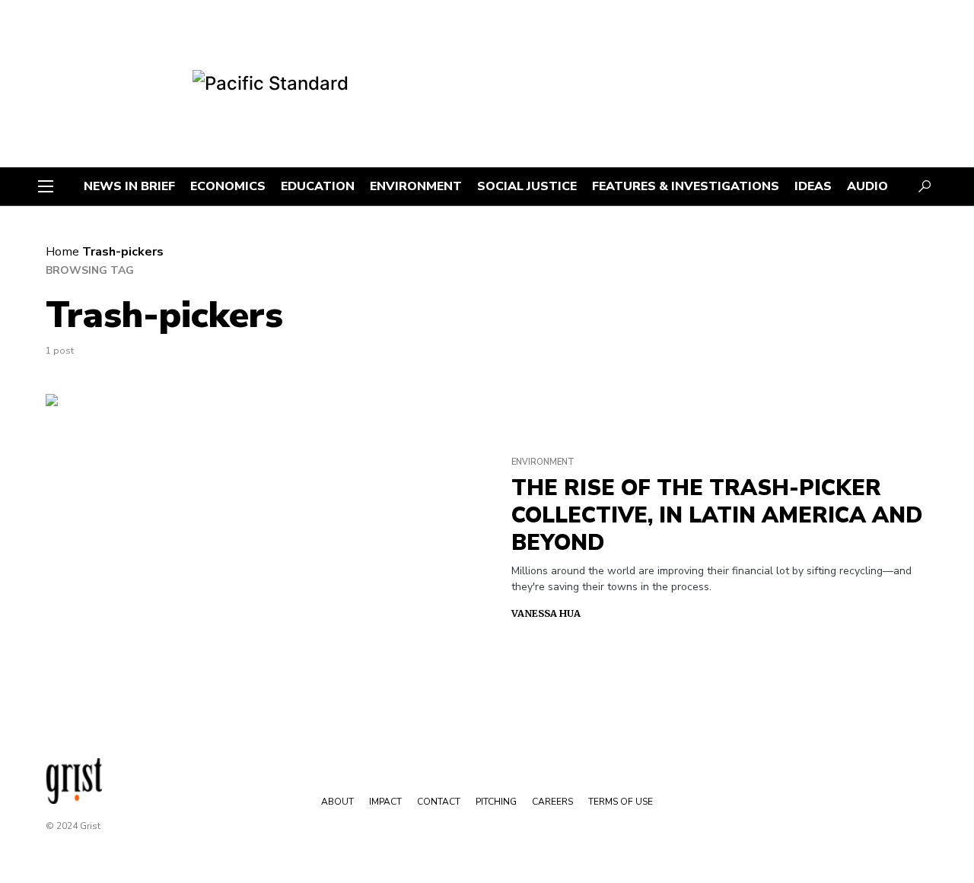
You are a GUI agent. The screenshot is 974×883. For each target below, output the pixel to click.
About (337, 802)
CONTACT (438, 802)
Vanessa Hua (546, 613)
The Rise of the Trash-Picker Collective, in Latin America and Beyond (716, 516)
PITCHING (496, 802)
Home (62, 251)
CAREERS (552, 802)
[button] (45, 186)
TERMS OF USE (620, 802)
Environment (543, 462)
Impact (385, 802)
